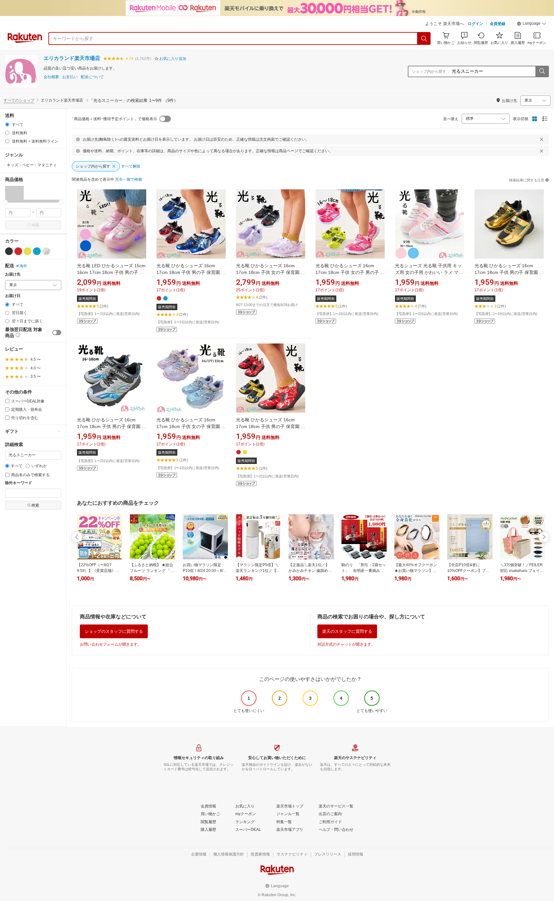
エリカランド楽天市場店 (72, 58)
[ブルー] (37, 251)
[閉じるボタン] (541, 139)
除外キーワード (18, 483)
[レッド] (18, 251)
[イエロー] (27, 251)
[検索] (424, 38)
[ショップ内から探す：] (541, 71)
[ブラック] (9, 251)
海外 (23, 266)
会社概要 (51, 77)
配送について (92, 77)
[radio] (7, 124)
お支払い (70, 77)
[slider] (5, 202)
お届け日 (13, 296)
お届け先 (13, 274)
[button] (531, 24)
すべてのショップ (19, 100)
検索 (35, 225)
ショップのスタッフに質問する (114, 631)
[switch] (56, 332)
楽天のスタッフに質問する (347, 631)
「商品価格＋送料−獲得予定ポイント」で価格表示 (113, 119)
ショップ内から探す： (431, 71)
